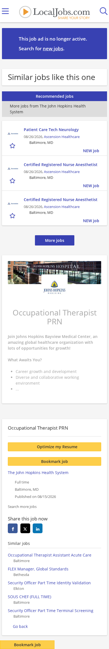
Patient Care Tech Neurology (51, 129)
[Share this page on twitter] (25, 528)
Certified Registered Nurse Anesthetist (61, 164)
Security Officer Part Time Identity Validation (49, 582)
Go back (20, 626)
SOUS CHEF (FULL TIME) (29, 596)
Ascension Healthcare (62, 136)
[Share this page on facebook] (13, 528)
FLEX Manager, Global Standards (38, 569)
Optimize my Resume (57, 446)
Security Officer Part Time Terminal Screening (50, 610)
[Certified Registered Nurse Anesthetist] (13, 169)
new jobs (53, 48)
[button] (98, 43)
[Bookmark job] (13, 145)
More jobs (54, 240)
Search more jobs (22, 506)
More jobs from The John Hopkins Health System (48, 108)
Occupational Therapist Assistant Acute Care (49, 555)
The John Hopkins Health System (38, 472)
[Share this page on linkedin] (37, 528)
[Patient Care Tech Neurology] (13, 134)
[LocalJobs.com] (54, 11)
